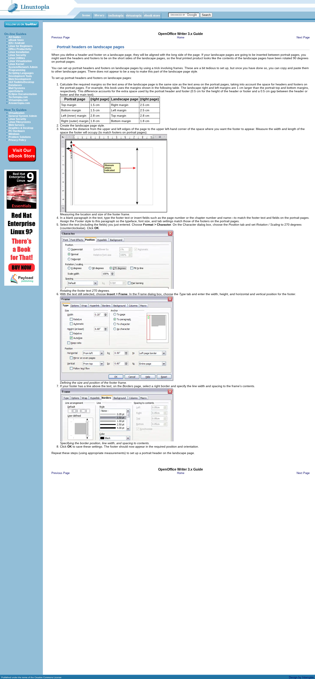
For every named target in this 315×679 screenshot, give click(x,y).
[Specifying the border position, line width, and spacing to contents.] (117, 440)
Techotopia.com (18, 97)
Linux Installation (19, 52)
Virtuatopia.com (18, 100)
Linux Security (17, 55)
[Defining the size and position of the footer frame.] (116, 380)
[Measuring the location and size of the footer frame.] (113, 211)
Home (180, 37)
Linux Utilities (17, 58)
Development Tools (20, 76)
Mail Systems (17, 88)
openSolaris (16, 91)
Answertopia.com (19, 103)
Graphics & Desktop (21, 128)
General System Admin (23, 116)
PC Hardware (17, 131)
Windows (14, 134)
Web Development (20, 79)
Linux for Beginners (21, 46)
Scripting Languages (21, 73)
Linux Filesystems (20, 122)
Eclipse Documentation (23, 94)
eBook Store (16, 40)
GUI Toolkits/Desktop (21, 82)
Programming (17, 70)
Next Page (303, 37)
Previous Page (60, 37)
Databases (15, 85)
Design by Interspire (301, 677)
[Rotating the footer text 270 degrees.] (117, 288)
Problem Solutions (20, 137)
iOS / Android (16, 43)
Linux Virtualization (20, 61)
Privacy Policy (17, 140)
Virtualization (16, 113)
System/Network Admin (23, 67)
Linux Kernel (16, 64)
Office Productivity (20, 49)
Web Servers (16, 125)
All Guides (15, 37)
